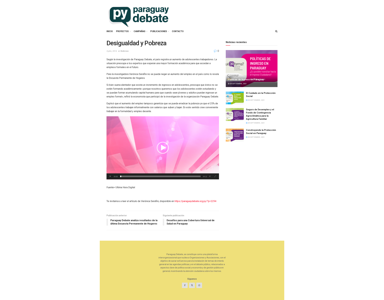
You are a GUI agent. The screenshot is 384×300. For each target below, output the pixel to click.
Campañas (139, 31)
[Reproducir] (110, 176)
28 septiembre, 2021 (238, 84)
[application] (162, 148)
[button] (163, 148)
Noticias (125, 51)
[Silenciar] (209, 176)
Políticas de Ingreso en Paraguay (246, 79)
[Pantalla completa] (215, 176)
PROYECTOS (122, 31)
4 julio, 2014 (111, 51)
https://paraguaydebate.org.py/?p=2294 (195, 201)
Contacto (178, 31)
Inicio (109, 31)
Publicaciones (158, 31)
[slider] (160, 176)
